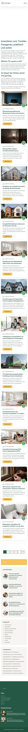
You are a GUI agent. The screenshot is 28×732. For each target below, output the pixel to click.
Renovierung (8, 624)
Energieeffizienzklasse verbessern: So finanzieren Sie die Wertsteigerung (14, 225)
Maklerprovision (7, 666)
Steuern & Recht (9, 630)
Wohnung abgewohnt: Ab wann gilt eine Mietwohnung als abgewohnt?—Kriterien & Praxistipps (16, 714)
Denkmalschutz (18, 654)
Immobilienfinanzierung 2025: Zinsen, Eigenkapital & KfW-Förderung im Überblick (12, 450)
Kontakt (2, 703)
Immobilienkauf (6, 652)
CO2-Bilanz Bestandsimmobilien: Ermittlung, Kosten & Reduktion (13, 375)
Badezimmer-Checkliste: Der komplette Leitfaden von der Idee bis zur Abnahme (13, 525)
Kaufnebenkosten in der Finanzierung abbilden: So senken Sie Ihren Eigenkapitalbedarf (13, 413)
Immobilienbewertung (8, 654)
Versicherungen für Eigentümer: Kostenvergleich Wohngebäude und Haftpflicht (14, 300)
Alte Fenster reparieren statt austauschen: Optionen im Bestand (14, 487)
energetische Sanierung (17, 656)
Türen (6, 640)
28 (23, 551)
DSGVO (2, 701)
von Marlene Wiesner (9, 108)
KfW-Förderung (7, 659)
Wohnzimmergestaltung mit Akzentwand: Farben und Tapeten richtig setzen (13, 112)
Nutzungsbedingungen (6, 698)
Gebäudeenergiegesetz (9, 661)
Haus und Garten (9, 632)
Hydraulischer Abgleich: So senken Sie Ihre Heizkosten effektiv (16, 595)
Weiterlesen (7, 123)
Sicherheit (7, 642)
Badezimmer (8, 636)
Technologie (8, 638)
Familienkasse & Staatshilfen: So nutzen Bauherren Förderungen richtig (13, 337)
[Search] (26, 3)
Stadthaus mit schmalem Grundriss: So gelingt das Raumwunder (14, 187)
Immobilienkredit (7, 673)
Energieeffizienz (7, 656)
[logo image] (11, 3)
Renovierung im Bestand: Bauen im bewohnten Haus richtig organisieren (15, 721)
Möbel (6, 634)
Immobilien (7, 626)
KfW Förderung (15, 652)
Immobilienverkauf (16, 666)
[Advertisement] (14, 25)
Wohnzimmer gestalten (17, 673)
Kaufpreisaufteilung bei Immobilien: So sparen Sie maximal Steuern (15, 586)
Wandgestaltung (15, 659)
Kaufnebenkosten (19, 661)
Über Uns (3, 696)
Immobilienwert (16, 663)
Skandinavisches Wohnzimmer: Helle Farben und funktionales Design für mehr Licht (12, 262)
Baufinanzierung (17, 670)
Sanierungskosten (7, 663)
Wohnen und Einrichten (10, 628)
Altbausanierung (7, 668)
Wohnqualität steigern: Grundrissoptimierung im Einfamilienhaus (10, 150)
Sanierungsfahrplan (7, 670)
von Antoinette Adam (9, 146)
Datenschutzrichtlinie (5, 699)
